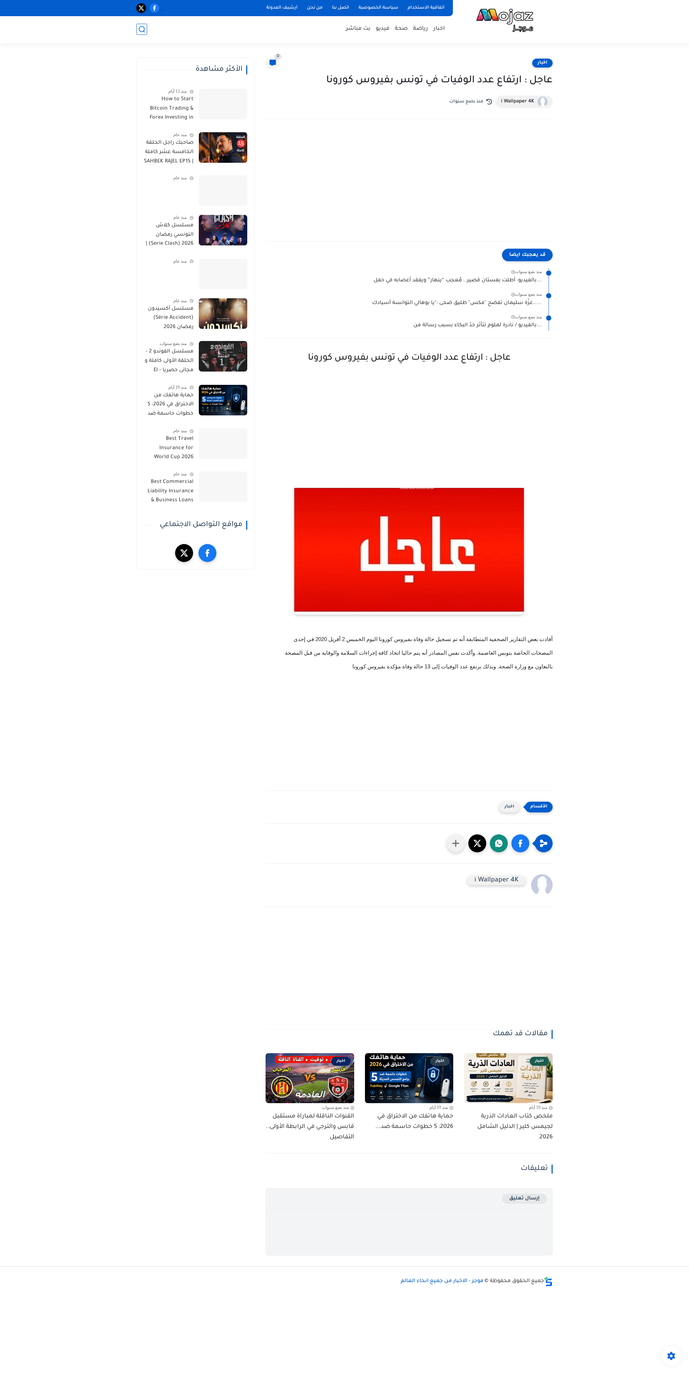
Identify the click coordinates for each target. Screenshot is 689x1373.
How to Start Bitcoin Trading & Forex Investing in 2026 (171, 110)
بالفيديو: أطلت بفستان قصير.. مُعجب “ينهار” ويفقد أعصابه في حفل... (458, 281)
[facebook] (154, 8)
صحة (401, 29)
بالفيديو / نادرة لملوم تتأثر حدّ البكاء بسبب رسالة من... (477, 325)
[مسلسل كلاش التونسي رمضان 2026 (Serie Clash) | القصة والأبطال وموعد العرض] (223, 230)
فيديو (382, 29)
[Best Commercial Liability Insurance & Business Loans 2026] (223, 486)
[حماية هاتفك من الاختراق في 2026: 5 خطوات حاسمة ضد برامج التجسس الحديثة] (223, 400)
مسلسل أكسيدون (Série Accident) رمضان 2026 (170, 318)
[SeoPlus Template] (548, 1281)
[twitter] (141, 8)
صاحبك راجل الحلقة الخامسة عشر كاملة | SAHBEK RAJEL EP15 (168, 152)
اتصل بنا (340, 7)
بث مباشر (358, 29)
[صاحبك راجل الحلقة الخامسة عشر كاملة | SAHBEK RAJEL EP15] (223, 147)
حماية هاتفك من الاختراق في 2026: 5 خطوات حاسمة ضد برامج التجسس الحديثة (170, 406)
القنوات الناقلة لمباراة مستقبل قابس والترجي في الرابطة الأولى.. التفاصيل (310, 1127)
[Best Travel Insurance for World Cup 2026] (223, 443)
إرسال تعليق (524, 1198)
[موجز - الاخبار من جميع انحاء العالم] (504, 21)
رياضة (420, 29)
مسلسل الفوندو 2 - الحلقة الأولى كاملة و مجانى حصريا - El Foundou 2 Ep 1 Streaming (169, 362)
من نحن (315, 7)
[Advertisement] (409, 187)
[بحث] (141, 29)
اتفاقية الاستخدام (426, 7)
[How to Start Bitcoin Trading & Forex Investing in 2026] (223, 104)
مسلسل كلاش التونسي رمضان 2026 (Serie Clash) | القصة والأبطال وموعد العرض (169, 236)
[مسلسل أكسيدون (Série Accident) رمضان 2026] (223, 313)
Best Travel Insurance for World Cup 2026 (173, 448)
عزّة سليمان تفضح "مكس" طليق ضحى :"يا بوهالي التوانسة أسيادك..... (457, 303)
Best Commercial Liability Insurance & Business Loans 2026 (170, 492)
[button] (520, 843)
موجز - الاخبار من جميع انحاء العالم (442, 1281)
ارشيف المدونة (281, 7)
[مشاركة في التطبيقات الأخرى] (456, 843)
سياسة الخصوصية (378, 7)
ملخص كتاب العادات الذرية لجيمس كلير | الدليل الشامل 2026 (515, 1127)
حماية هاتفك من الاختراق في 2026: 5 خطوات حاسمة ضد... (414, 1121)
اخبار (439, 29)
